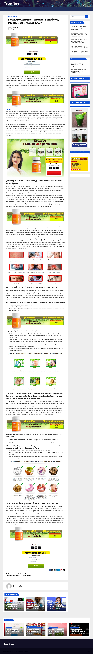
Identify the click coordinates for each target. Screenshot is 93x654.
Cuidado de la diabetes (32, 626)
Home (6, 8)
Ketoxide (9, 110)
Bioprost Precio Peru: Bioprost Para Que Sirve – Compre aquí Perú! (78, 65)
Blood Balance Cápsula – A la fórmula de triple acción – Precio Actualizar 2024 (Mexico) (79, 35)
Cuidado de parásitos (13, 16)
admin (16, 27)
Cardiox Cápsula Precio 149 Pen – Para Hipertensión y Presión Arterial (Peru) (79, 28)
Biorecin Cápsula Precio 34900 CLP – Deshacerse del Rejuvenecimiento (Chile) (79, 41)
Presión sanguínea (39, 627)
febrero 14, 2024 (11, 633)
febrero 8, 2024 (33, 633)
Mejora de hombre (74, 627)
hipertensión (8, 627)
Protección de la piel (53, 627)
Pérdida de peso (31, 627)
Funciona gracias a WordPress (9, 651)
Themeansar (26, 651)
